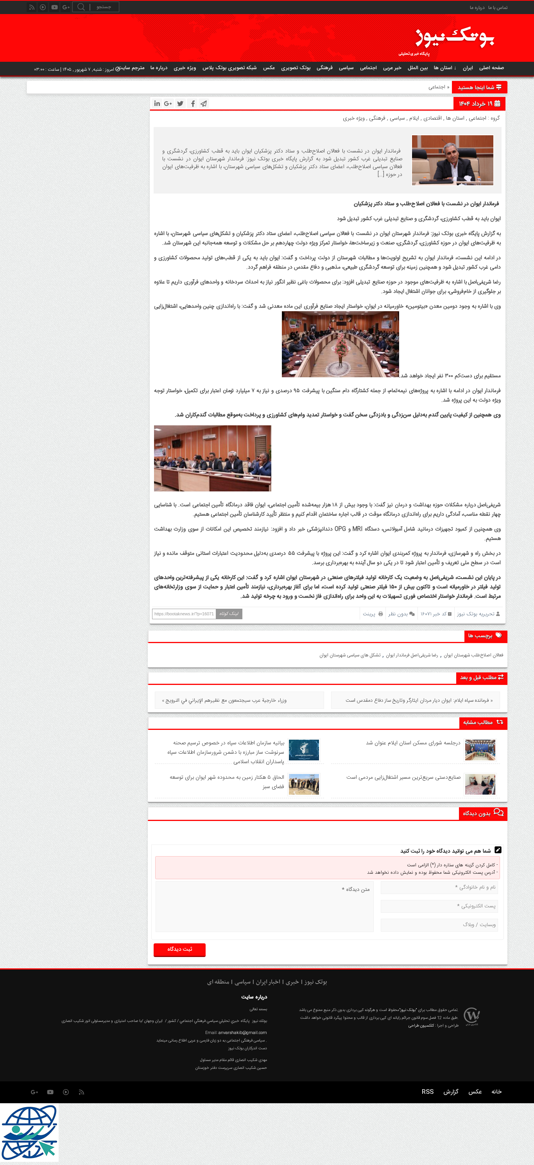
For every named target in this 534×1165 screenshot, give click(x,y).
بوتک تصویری (295, 68)
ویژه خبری (185, 68)
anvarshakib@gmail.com (243, 1033)
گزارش (451, 1092)
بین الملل (418, 68)
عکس (269, 68)
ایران (468, 68)
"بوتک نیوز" (408, 1010)
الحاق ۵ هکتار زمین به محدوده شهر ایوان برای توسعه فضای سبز (227, 782)
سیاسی (346, 68)
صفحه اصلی (491, 68)
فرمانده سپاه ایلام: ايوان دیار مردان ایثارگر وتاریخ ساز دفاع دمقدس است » (419, 700)
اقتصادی (432, 118)
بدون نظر (398, 614)
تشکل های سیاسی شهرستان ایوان (349, 655)
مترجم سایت (131, 68)
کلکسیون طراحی (421, 1026)
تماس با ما (497, 8)
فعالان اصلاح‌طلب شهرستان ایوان (474, 655)
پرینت (370, 614)
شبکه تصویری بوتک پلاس (229, 68)
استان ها (455, 118)
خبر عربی (392, 68)
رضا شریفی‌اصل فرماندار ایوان (412, 655)
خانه (496, 1092)
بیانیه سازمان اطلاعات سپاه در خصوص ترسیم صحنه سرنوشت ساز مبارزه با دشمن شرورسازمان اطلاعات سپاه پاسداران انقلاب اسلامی (225, 752)
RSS (428, 1092)
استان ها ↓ (445, 68)
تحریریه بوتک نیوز (476, 614)
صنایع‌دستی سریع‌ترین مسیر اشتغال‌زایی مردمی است (403, 777)
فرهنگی (325, 68)
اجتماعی (368, 68)
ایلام (414, 118)
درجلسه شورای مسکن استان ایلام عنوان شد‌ (413, 743)
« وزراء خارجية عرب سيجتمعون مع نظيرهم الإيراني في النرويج (224, 700)
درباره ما (477, 8)
